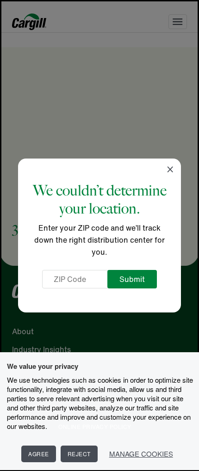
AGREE (38, 454)
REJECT (79, 454)
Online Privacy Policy (94, 426)
